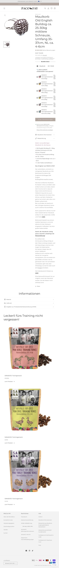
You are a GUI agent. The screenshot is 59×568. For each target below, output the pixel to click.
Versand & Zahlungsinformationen (27, 530)
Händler (6, 529)
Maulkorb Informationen (45, 520)
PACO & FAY (40, 565)
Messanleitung (40, 235)
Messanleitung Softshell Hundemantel (45, 531)
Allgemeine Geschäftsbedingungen (27, 538)
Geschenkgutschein (9, 526)
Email (40, 268)
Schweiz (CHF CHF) (10, 563)
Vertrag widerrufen (28, 526)
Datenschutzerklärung (27, 520)
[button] (4, 8)
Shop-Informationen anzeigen (45, 130)
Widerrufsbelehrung (26, 523)
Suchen (6, 533)
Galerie (40, 516)
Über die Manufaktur (9, 516)
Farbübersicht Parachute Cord (45, 541)
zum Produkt (9, 381)
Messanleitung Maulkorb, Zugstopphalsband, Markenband (45, 525)
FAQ (39, 545)
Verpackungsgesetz (9, 523)
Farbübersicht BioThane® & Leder (45, 536)
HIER (36, 273)
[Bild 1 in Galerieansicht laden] (7, 44)
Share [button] (38, 286)
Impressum (24, 516)
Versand (45, 55)
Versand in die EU (26, 534)
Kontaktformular (8, 520)
